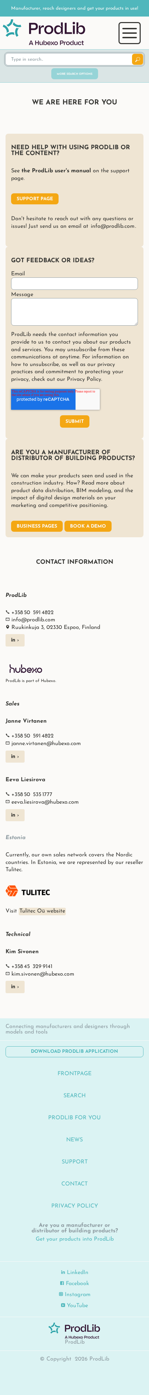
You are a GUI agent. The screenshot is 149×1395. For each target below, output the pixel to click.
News (74, 1140)
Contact (74, 1184)
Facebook (76, 1283)
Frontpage (74, 1074)
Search (74, 1096)
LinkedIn (76, 1272)
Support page (35, 199)
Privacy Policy (74, 1206)
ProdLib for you (74, 1118)
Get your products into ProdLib (75, 1239)
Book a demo (88, 526)
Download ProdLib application (74, 1051)
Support (75, 1162)
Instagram (76, 1294)
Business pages (37, 526)
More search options (75, 74)
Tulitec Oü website (42, 911)
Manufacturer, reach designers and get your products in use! (74, 8)
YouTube (76, 1306)
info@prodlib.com (112, 226)
